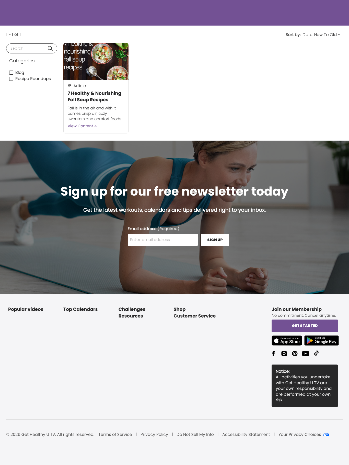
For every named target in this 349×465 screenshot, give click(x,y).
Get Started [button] (305, 325)
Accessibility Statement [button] (246, 434)
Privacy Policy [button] (154, 434)
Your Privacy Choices (299, 434)
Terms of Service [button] (115, 434)
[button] (50, 48)
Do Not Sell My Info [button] (195, 434)
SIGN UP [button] (215, 239)
